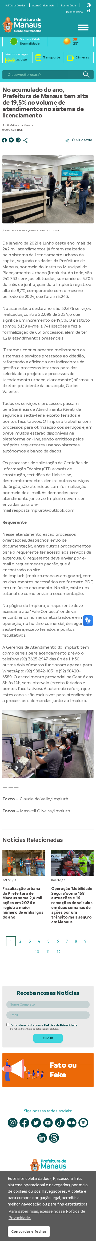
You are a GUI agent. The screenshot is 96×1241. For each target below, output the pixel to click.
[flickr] (72, 1123)
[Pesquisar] (86, 74)
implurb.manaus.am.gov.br (53, 575)
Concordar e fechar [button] (28, 1231)
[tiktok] (60, 1123)
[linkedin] (42, 1138)
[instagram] (13, 1123)
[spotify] (83, 1123)
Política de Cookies (15, 5)
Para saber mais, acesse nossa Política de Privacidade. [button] (47, 1214)
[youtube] (48, 1123)
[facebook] (24, 1123)
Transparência (68, 5)
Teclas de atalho (74, 12)
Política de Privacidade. (61, 1025)
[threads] (54, 1138)
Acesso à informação (43, 5)
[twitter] (36, 1123)
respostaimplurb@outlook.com (43, 510)
